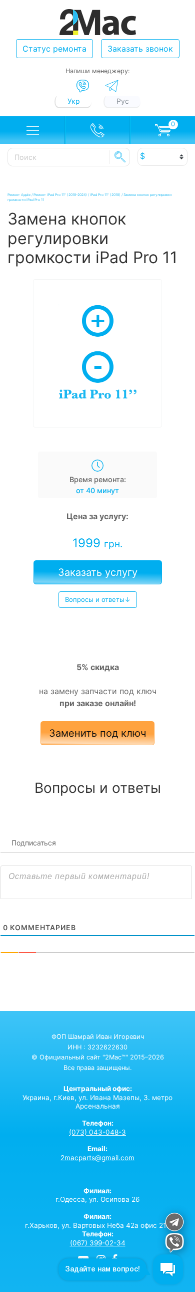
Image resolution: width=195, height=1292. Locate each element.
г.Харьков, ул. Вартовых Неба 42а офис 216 (97, 1220)
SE (120, 156)
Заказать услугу (98, 572)
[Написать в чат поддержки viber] (174, 1244)
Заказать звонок (140, 49)
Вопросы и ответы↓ (97, 599)
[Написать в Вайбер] (82, 86)
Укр (74, 101)
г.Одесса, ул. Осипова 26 (98, 1195)
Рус (122, 101)
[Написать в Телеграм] (111, 86)
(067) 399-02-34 (98, 1243)
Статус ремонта (54, 49)
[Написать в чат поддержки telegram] (174, 1223)
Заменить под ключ (97, 733)
